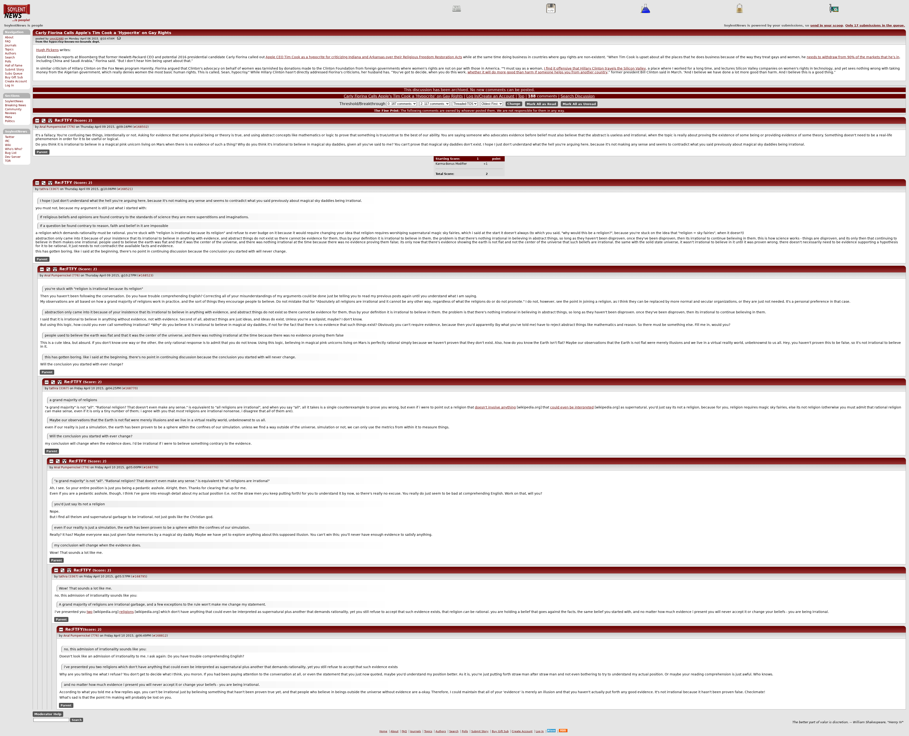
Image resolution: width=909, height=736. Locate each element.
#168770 (130, 388)
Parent (42, 152)
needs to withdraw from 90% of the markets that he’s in (853, 57)
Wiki (8, 145)
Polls (8, 61)
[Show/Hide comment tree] (43, 121)
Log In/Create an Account (490, 96)
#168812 (160, 635)
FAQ (7, 41)
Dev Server (13, 157)
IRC (7, 141)
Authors (10, 53)
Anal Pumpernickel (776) (57, 127)
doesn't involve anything (495, 407)
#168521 (125, 189)
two (90, 612)
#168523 (145, 275)
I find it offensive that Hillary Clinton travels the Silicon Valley (595, 68)
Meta (8, 117)
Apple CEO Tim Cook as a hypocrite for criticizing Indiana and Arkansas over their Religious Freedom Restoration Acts (364, 57)
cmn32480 (57, 38)
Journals (10, 45)
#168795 (139, 576)
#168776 (150, 467)
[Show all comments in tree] (50, 121)
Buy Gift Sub (14, 77)
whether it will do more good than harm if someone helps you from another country (537, 72)
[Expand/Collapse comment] (37, 121)
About (9, 37)
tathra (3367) (49, 189)
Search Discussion (578, 96)
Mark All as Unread (579, 104)
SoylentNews (16, 13)
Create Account (16, 81)
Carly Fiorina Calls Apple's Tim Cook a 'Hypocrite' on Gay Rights (103, 33)
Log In (9, 85)
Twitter (9, 137)
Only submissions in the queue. (875, 25)
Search (10, 57)
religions (126, 612)
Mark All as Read (541, 104)
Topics (9, 49)
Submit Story (14, 69)
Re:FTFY (63, 120)
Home (383, 731)
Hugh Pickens (47, 50)
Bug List (11, 153)
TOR (8, 161)
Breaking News (15, 105)
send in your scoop (826, 25)
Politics (10, 121)
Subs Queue (13, 73)
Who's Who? (13, 149)
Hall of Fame (13, 65)
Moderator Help (47, 714)
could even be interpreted (572, 407)
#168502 (140, 127)
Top (521, 96)
